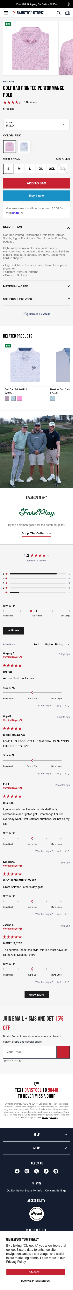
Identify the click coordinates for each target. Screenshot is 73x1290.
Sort (36, 644)
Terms (45, 1117)
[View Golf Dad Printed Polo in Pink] (19, 398)
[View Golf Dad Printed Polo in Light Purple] (7, 398)
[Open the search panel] (59, 13)
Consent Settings (55, 1190)
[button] (20, 102)
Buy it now (36, 196)
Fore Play (8, 81)
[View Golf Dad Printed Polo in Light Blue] (13, 398)
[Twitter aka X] (36, 1171)
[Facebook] (17, 1171)
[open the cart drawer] (67, 13)
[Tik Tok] (46, 1171)
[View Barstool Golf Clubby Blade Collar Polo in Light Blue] (52, 398)
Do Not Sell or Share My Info (24, 1190)
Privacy (54, 1117)
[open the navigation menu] (6, 13)
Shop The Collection (36, 533)
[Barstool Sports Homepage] (28, 13)
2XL (52, 169)
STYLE (9, 122)
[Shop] (55, 1171)
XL (41, 169)
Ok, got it (35, 1271)
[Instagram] (26, 1171)
